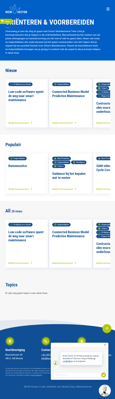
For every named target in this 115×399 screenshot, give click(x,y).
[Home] (16, 8)
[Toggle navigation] (108, 9)
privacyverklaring (36, 375)
